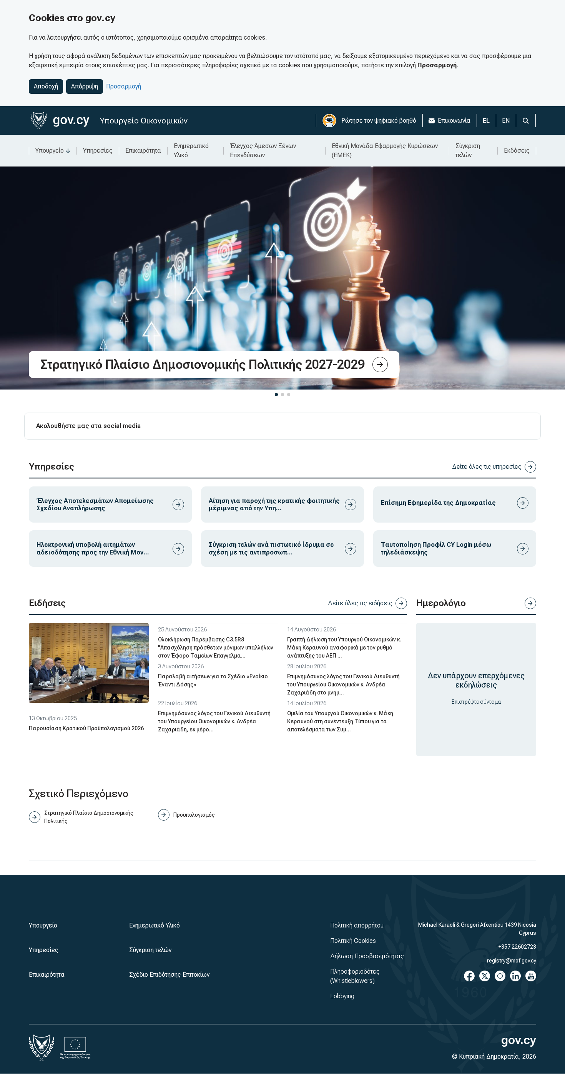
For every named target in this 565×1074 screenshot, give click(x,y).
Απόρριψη (84, 86)
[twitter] (484, 976)
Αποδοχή (46, 86)
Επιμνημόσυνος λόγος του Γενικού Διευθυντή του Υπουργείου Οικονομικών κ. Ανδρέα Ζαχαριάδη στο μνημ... (343, 684)
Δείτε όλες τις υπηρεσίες (487, 466)
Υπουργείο (49, 150)
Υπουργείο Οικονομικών (144, 120)
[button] (276, 394)
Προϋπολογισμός (194, 815)
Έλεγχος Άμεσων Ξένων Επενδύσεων (263, 150)
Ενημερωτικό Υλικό (191, 150)
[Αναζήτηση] (526, 120)
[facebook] (469, 976)
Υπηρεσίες (98, 150)
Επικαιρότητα (143, 150)
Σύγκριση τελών (467, 150)
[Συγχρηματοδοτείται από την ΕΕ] (75, 1047)
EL (486, 120)
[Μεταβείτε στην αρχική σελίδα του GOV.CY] (60, 120)
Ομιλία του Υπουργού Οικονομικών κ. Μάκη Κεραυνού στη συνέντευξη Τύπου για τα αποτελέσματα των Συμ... (340, 721)
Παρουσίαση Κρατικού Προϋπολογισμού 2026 (86, 728)
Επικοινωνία (454, 120)
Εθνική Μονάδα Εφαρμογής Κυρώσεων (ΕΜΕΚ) (385, 150)
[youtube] (530, 976)
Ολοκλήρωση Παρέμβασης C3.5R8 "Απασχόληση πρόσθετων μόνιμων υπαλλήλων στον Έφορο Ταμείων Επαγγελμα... (215, 647)
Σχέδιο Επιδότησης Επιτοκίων (169, 974)
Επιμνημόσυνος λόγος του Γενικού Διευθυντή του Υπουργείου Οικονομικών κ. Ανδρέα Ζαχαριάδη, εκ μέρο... (214, 721)
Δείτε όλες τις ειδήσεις (360, 603)
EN (506, 120)
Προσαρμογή (123, 86)
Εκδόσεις (517, 150)
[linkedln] (515, 976)
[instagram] (500, 976)
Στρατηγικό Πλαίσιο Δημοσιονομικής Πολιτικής (88, 817)
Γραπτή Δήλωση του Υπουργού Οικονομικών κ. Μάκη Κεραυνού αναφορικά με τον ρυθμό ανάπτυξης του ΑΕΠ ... (344, 647)
